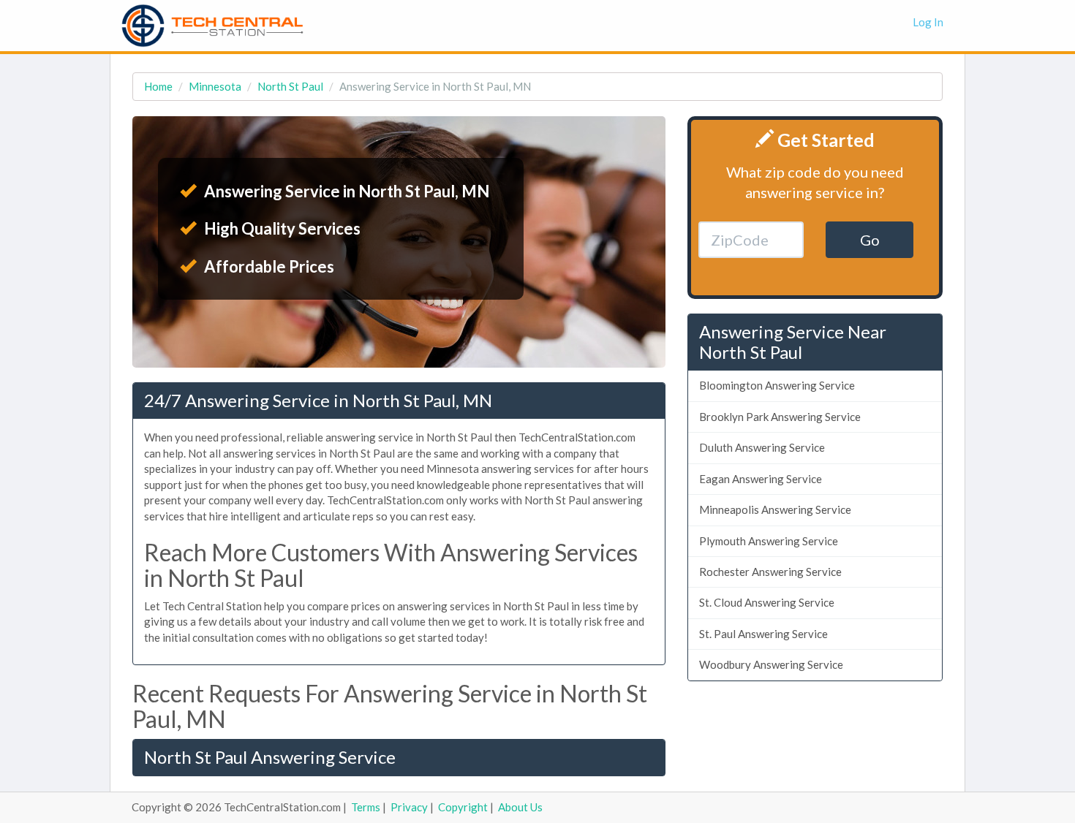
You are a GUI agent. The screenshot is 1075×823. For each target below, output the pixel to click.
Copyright (463, 806)
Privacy (409, 806)
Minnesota (215, 86)
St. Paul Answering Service (763, 633)
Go (870, 240)
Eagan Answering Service (760, 478)
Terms (365, 806)
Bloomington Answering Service (777, 385)
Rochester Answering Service (770, 571)
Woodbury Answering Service (771, 664)
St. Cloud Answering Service (766, 602)
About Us (520, 806)
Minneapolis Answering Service (775, 509)
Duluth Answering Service (762, 447)
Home (158, 86)
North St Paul (290, 86)
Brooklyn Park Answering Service (780, 416)
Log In (928, 22)
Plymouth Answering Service (768, 540)
